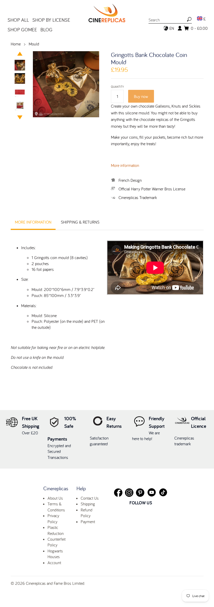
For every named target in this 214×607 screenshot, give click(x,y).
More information (125, 165)
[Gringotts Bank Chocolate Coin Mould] (20, 66)
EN (171, 28)
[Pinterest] (140, 492)
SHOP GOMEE (22, 29)
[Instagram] (129, 492)
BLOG (46, 29)
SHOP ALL (18, 20)
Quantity (117, 87)
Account (54, 562)
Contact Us (90, 498)
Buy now (141, 96)
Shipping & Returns (80, 222)
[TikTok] (163, 492)
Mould (34, 43)
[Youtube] (151, 492)
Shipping (88, 503)
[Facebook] (118, 492)
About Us (55, 498)
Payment (88, 521)
